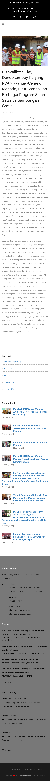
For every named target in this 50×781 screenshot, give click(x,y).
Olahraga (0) (8, 382)
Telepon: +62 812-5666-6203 (25, 3)
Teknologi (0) (8, 389)
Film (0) (6, 375)
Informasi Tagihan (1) (12, 362)
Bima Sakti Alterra (24, 775)
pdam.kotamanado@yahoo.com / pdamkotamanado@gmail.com (26, 9)
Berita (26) (7, 369)
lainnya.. (8, 683)
